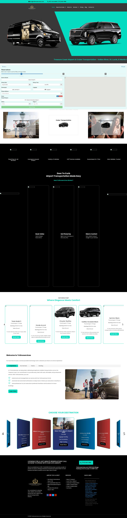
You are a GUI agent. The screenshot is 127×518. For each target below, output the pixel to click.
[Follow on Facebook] (48, 495)
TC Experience (12, 366)
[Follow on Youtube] (56, 495)
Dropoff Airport (4, 97)
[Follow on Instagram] (50, 495)
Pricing (81, 7)
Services (75, 7)
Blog (86, 7)
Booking (41, 366)
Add (57, 96)
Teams (33, 366)
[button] (4, 324)
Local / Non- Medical (71, 481)
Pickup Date (4, 82)
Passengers (4, 87)
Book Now (14, 337)
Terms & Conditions (69, 109)
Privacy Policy (75, 109)
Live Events (69, 488)
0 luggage (48, 89)
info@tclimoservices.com (37, 1)
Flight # (34, 101)
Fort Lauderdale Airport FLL (54, 482)
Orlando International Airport (32, 100)
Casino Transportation (71, 484)
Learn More (12, 391)
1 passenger (16, 89)
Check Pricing (32, 107)
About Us (69, 7)
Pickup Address (5, 91)
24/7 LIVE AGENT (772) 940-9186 (57, 1)
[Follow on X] (53, 495)
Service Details (4, 77)
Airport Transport (70, 479)
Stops (2, 96)
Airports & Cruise (60, 7)
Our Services (23, 366)
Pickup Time (35, 82)
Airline (2, 101)
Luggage (35, 87)
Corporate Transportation (72, 482)
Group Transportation (71, 486)
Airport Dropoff (32, 79)
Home (53, 7)
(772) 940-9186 (86, 462)
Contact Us (91, 7)
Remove (60, 96)
